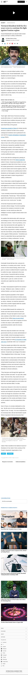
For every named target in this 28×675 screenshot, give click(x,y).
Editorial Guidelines (20, 461)
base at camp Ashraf (18, 318)
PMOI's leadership (20, 159)
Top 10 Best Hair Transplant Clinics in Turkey (11, 529)
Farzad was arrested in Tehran (9, 128)
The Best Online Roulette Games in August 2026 (12, 622)
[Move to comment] (17, 43)
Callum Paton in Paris (12, 38)
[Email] (15, 43)
